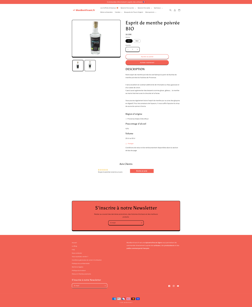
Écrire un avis (141, 171)
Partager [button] (131, 143)
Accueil (74, 242)
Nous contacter (77, 253)
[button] (128, 8)
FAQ (73, 249)
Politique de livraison (79, 270)
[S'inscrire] (141, 222)
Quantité (128, 45)
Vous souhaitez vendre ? (80, 256)
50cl (137, 41)
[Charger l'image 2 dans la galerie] (90, 65)
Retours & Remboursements (81, 274)
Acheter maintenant (147, 62)
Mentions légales (77, 267)
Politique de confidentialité (81, 263)
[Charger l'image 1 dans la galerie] (77, 65)
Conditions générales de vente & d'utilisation (87, 260)
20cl (129, 41)
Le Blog (74, 246)
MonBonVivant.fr (128, 302)
